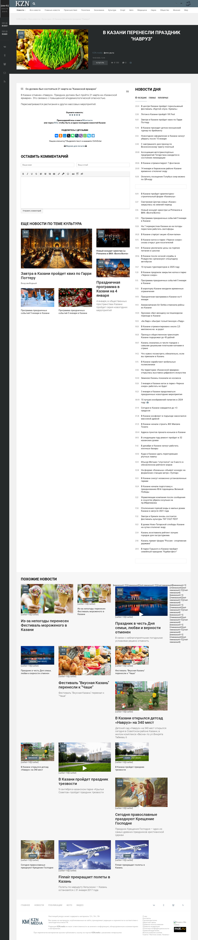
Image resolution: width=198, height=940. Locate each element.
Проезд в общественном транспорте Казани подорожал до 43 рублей (160, 336)
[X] (68, 135)
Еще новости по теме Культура (51, 224)
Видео (80, 905)
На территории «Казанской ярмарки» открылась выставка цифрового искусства (163, 371)
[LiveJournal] (77, 135)
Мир (186, 10)
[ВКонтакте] (56, 135)
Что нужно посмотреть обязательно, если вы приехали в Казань (162, 355)
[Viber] (81, 135)
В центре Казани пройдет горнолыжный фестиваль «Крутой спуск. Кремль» (162, 107)
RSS (56, 123)
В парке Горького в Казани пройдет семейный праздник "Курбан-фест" (159, 550)
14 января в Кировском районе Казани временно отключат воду (161, 170)
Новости (20, 10)
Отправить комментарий (32, 211)
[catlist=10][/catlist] (45, 609)
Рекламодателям (150, 920)
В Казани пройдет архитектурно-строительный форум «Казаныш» (158, 195)
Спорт (122, 10)
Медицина (142, 10)
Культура (112, 10)
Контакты (147, 918)
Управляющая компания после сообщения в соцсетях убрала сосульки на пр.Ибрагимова (163, 500)
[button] (23, 174)
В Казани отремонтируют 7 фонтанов (160, 163)
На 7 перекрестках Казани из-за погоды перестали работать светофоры (161, 227)
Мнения (176, 10)
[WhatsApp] (85, 135)
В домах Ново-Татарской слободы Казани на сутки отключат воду (162, 526)
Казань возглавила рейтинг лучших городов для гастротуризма (159, 534)
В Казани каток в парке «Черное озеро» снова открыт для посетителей (161, 241)
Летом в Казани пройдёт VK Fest (158, 114)
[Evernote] (73, 135)
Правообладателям (151, 931)
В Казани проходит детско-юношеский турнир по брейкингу (161, 129)
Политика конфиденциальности (156, 929)
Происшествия (70, 10)
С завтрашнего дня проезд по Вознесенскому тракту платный (157, 145)
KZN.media (97, 53)
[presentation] (23, 173)
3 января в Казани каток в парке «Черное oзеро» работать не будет (162, 385)
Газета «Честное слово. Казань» (156, 935)
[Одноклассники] (60, 135)
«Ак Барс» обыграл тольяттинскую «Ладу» (162, 321)
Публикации (55, 905)
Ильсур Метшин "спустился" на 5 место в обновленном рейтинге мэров (162, 463)
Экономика (99, 10)
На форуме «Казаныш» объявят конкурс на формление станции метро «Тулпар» (163, 471)
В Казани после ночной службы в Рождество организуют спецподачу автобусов (159, 259)
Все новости (35, 10)
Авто (131, 10)
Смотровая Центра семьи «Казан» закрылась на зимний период (158, 203)
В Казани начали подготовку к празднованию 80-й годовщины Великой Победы (162, 489)
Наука (153, 10)
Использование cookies (152, 933)
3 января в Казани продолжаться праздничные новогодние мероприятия (161, 393)
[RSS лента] (176, 3)
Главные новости (52, 10)
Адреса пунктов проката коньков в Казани (163, 432)
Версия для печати (75, 146)
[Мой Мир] (64, 135)
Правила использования (153, 924)
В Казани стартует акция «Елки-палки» (161, 234)
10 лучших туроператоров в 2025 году (160, 267)
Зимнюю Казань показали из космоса (161, 378)
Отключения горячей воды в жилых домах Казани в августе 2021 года (163, 509)
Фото (69, 905)
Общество (164, 10)
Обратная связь (149, 922)
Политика (85, 10)
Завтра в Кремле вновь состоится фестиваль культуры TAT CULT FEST (159, 517)
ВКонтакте (87, 120)
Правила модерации (151, 926)
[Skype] (89, 135)
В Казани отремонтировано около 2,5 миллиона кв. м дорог (160, 328)
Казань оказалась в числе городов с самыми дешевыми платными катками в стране (162, 345)
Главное (25, 905)
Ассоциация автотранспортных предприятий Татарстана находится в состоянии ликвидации (160, 155)
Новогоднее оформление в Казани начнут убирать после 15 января (163, 137)
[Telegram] (93, 135)
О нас (145, 916)
